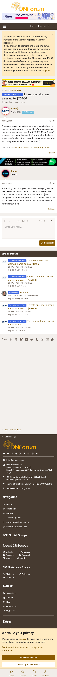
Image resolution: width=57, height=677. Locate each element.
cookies (22, 639)
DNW (6, 102)
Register (46, 70)
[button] (5, 221)
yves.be (24, 292)
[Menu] (4, 26)
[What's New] (49, 26)
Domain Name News (24, 267)
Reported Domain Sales (29, 296)
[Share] (50, 121)
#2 (54, 183)
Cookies (8, 437)
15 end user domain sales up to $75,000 (30, 147)
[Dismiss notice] (52, 34)
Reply (52, 153)
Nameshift (12, 296)
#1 (54, 121)
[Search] (53, 26)
